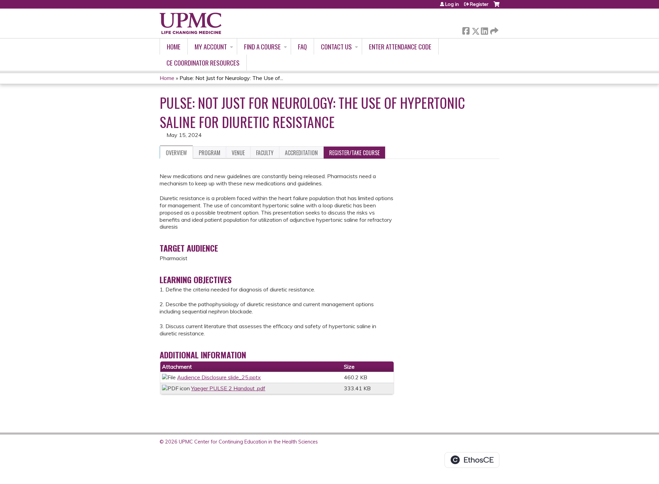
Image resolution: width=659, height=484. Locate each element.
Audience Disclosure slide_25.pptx (219, 377)
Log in (452, 4)
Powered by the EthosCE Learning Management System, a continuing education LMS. (471, 460)
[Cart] (496, 7)
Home (174, 46)
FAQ (302, 46)
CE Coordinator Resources (203, 63)
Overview (176, 153)
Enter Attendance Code (400, 46)
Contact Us (336, 46)
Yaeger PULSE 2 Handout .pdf (228, 388)
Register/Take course (354, 153)
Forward (493, 29)
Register (479, 4)
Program (209, 153)
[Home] (190, 23)
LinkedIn (484, 30)
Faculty (265, 153)
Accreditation (301, 153)
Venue (238, 153)
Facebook (465, 30)
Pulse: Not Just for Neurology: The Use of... (231, 77)
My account (211, 46)
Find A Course (262, 46)
